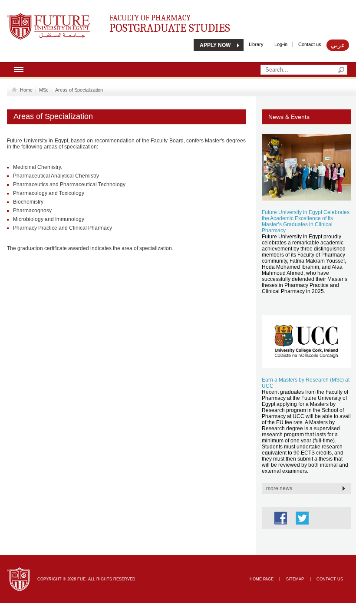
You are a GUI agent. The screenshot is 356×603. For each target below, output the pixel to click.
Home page (262, 579)
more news (279, 488)
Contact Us (329, 579)
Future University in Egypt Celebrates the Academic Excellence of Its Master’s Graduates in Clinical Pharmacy (305, 221)
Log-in (280, 44)
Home (26, 89)
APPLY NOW (215, 45)
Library (256, 44)
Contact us (309, 44)
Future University (39, 17)
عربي (338, 45)
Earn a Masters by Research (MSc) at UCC (305, 383)
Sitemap (295, 579)
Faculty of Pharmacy (169, 22)
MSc (44, 89)
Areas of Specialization (79, 89)
